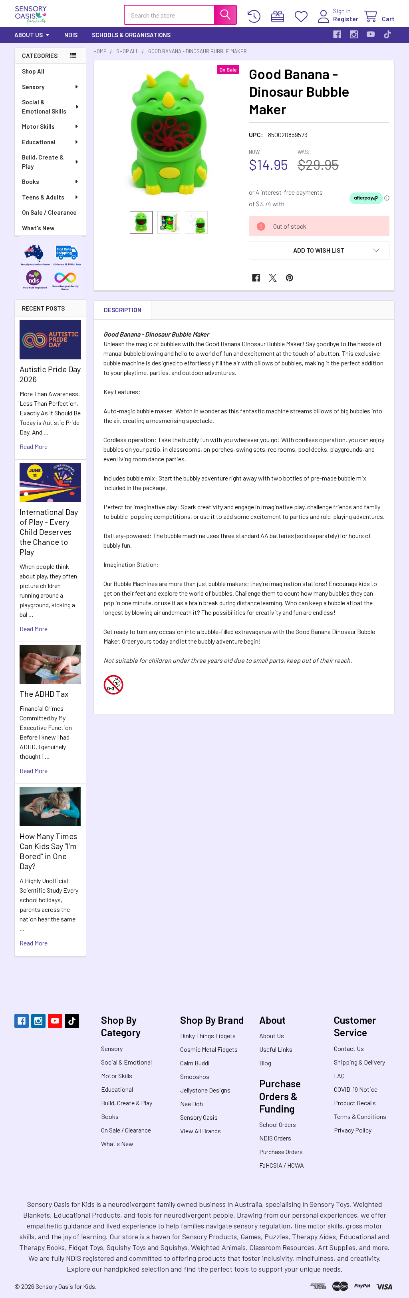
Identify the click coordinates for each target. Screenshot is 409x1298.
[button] (319, 250)
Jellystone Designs (205, 1090)
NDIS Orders (275, 1138)
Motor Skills (38, 126)
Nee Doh (191, 1103)
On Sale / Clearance (49, 212)
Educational (39, 142)
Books (30, 181)
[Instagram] (354, 34)
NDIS (70, 34)
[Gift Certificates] (279, 16)
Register (345, 18)
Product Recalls (355, 1103)
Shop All (33, 71)
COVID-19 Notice (355, 1089)
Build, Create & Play (43, 162)
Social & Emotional (126, 1062)
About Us (28, 34)
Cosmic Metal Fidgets (209, 1049)
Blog (265, 1063)
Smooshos (194, 1076)
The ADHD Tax (44, 693)
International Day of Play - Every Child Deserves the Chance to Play (49, 531)
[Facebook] (337, 34)
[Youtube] (370, 34)
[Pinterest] (289, 278)
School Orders (277, 1124)
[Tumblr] (387, 34)
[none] (169, 135)
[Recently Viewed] (255, 16)
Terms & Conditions (360, 1116)
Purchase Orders (281, 1151)
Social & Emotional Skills (44, 106)
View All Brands (200, 1131)
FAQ (339, 1075)
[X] (273, 278)
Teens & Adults (43, 197)
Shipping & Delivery (359, 1062)
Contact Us (349, 1048)
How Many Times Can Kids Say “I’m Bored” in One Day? (48, 851)
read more (34, 446)
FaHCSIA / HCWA (281, 1165)
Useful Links (275, 1049)
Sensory (33, 86)
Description (122, 309)
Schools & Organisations (131, 34)
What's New (38, 227)
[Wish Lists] (303, 16)
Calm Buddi (195, 1063)
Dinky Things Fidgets (208, 1035)
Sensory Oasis (199, 1117)
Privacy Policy (352, 1130)
